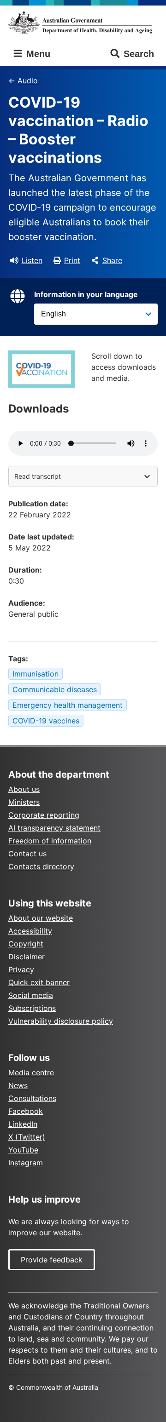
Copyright (25, 943)
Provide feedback (52, 1259)
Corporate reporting (43, 815)
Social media (30, 995)
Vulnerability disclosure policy (60, 1021)
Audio (28, 80)
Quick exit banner (39, 982)
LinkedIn (22, 1124)
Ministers (24, 802)
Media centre (31, 1072)
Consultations (32, 1098)
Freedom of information (49, 840)
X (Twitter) (26, 1136)
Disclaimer (26, 956)
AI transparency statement (54, 827)
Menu (37, 54)
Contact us (27, 853)
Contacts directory (41, 866)
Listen (32, 260)
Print (72, 260)
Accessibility (30, 930)
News (18, 1085)
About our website (40, 918)
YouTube (23, 1149)
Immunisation (35, 673)
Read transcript (37, 476)
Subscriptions (32, 1008)
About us (24, 789)
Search (139, 54)
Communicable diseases (54, 689)
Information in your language (86, 294)
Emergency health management (67, 705)
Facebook (25, 1111)
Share (112, 260)
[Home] (83, 23)
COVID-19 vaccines (45, 720)
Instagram (25, 1162)
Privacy (21, 969)
